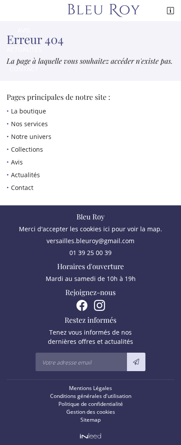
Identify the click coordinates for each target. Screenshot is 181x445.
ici (106, 229)
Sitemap (90, 419)
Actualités (24, 49)
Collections (24, 11)
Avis (24, 30)
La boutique (28, 111)
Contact (24, 69)
